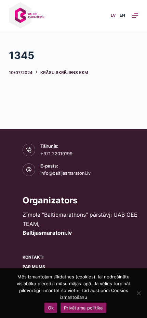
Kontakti (33, 257)
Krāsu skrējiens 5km (64, 72)
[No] (138, 293)
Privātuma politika (83, 307)
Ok (51, 307)
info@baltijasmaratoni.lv (65, 173)
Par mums (34, 266)
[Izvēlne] (135, 15)
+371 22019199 (56, 153)
